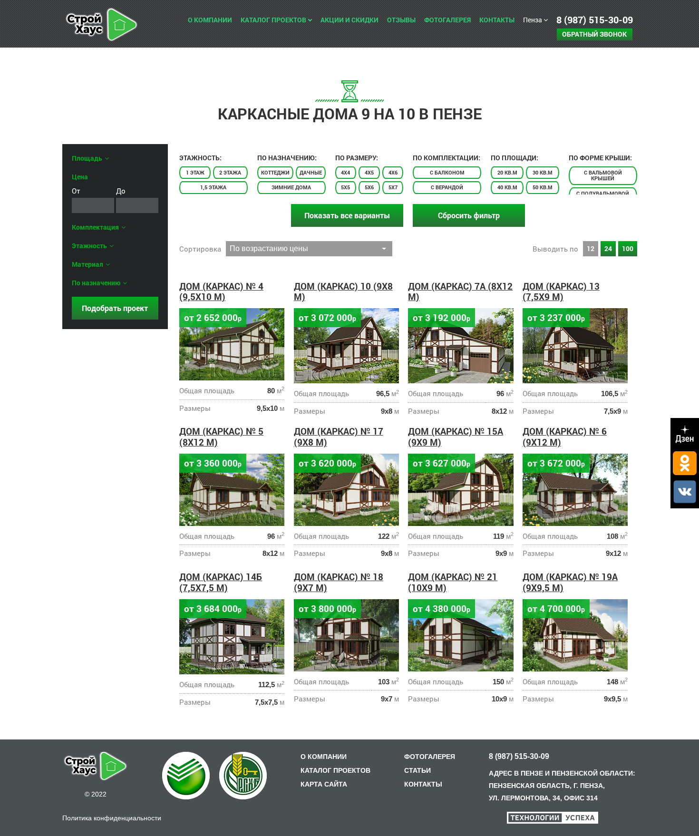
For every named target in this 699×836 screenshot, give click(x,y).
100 (627, 248)
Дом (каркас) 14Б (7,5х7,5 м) (220, 582)
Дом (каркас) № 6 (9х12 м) (565, 436)
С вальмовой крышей (603, 175)
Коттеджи (275, 172)
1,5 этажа (213, 187)
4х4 (345, 172)
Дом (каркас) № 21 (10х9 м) (452, 582)
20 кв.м (507, 172)
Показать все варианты (347, 215)
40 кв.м (507, 187)
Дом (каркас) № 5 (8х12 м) (221, 436)
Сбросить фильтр (469, 215)
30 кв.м (543, 172)
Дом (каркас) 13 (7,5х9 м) (561, 291)
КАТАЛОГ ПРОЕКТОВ (335, 770)
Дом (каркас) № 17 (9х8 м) (338, 436)
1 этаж (195, 172)
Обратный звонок (594, 34)
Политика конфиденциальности (111, 818)
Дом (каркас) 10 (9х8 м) (343, 291)
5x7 (393, 187)
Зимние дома (291, 187)
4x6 (393, 172)
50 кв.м (543, 187)
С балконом (447, 172)
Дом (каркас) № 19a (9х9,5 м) (570, 582)
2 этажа (230, 172)
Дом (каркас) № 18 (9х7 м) (338, 582)
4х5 (369, 172)
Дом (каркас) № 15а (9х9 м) (455, 436)
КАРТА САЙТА (324, 784)
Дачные (311, 172)
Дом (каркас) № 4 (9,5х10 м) (221, 291)
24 (608, 248)
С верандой (447, 187)
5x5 (345, 187)
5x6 (369, 187)
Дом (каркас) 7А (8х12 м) (460, 291)
